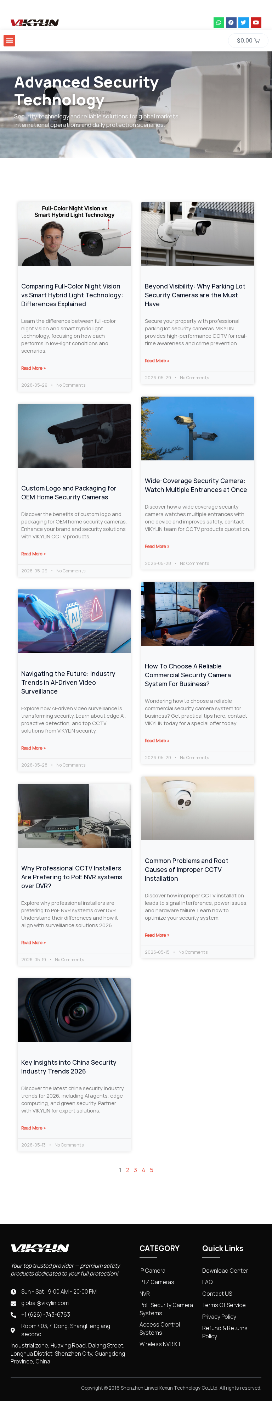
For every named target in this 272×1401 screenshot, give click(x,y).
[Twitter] (243, 22)
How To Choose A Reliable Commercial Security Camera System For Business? (188, 675)
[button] (9, 40)
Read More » (33, 368)
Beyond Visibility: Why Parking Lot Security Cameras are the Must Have (195, 295)
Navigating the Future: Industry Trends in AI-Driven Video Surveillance (68, 682)
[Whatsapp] (219, 22)
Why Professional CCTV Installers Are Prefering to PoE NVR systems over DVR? (71, 877)
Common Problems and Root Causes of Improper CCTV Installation (186, 869)
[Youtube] (256, 22)
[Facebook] (231, 22)
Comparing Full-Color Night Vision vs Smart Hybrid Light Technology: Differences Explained (72, 295)
